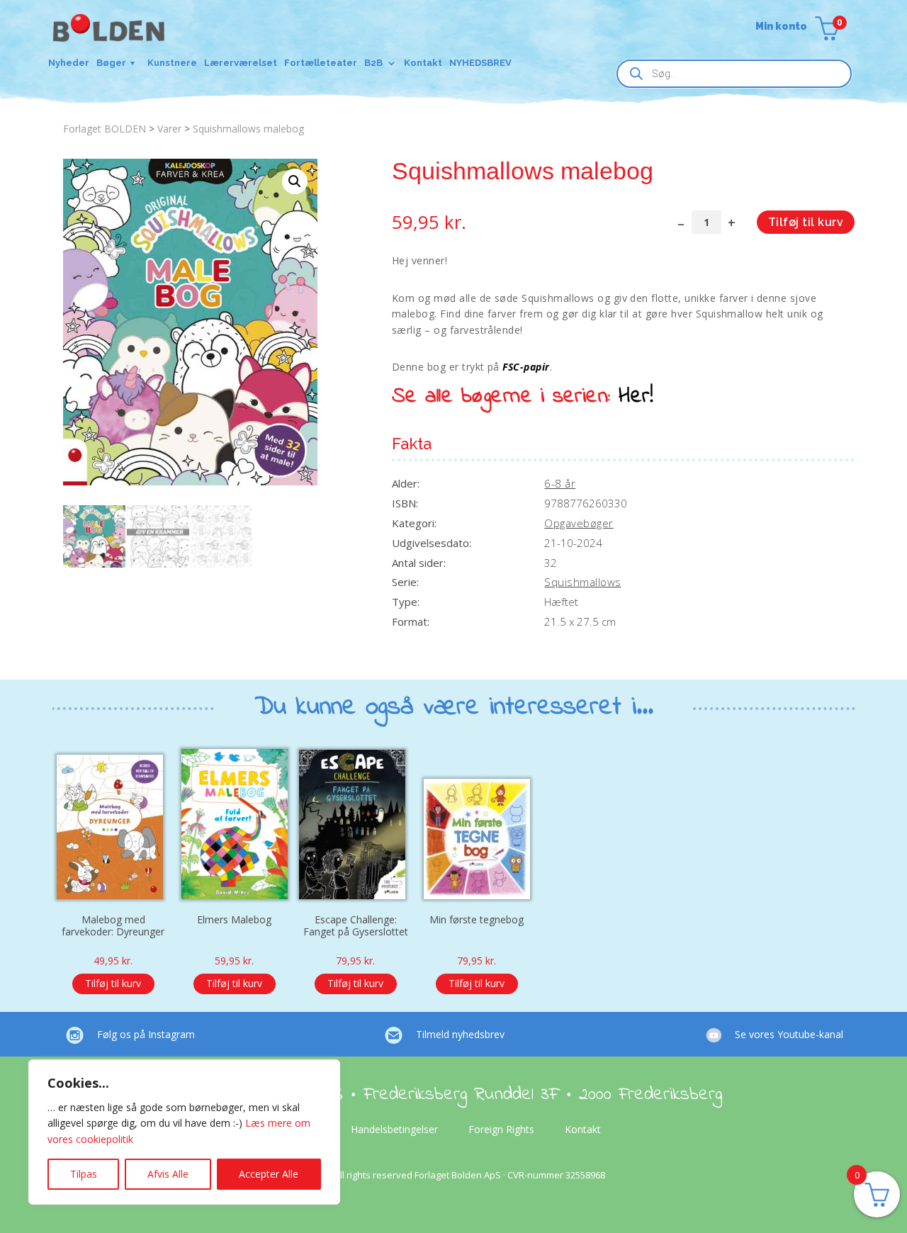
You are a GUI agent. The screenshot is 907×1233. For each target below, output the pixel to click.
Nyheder (68, 63)
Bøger (111, 63)
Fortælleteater (320, 63)
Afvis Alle (167, 1174)
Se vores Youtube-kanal (789, 1034)
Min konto (781, 26)
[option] (113, 866)
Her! (636, 396)
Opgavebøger (578, 523)
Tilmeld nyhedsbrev (460, 1034)
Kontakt (423, 63)
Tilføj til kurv (805, 222)
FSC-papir (525, 366)
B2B (373, 63)
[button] (295, 181)
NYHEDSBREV (480, 63)
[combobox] (734, 74)
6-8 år (559, 483)
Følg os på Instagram (146, 1034)
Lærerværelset (240, 63)
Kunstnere (172, 63)
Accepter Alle (268, 1174)
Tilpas (83, 1174)
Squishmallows (582, 582)
